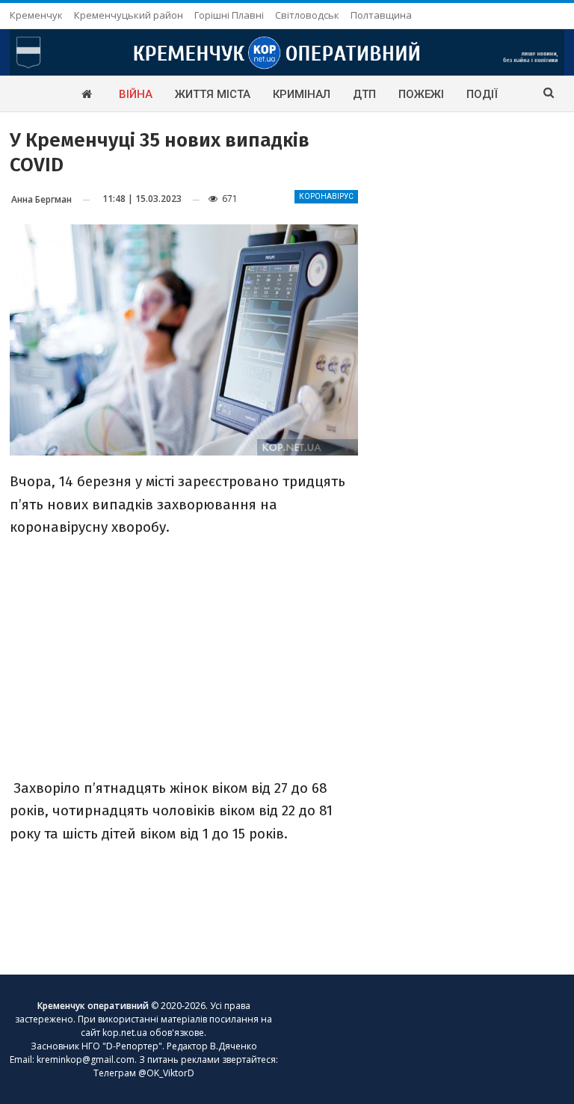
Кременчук (36, 15)
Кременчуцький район (128, 15)
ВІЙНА (135, 94)
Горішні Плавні (229, 15)
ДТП (364, 94)
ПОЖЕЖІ (421, 94)
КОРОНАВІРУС (326, 196)
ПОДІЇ (482, 94)
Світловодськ (307, 15)
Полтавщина (381, 15)
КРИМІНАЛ (301, 94)
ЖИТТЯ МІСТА (212, 94)
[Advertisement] (183, 656)
